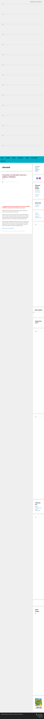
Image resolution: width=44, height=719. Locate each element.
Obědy (36, 213)
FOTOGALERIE (34, 158)
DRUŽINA (8, 158)
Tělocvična (37, 214)
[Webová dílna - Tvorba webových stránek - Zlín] (39, 716)
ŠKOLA (2, 158)
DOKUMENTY (20, 158)
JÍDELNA (14, 158)
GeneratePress (20, 714)
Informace (3, 231)
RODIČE (27, 158)
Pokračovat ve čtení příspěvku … (8, 228)
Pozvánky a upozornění (15, 231)
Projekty (20, 231)
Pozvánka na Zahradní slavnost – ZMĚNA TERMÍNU (14, 176)
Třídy (23, 231)
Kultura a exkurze (8, 231)
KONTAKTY (3, 161)
